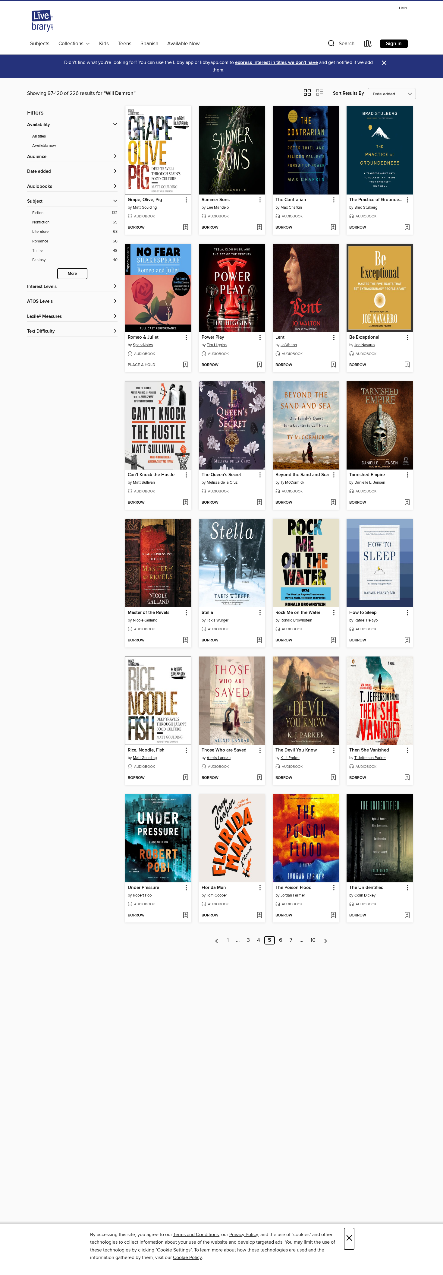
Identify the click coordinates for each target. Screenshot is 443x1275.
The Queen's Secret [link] (221, 475)
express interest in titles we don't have (276, 62)
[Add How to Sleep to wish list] (407, 640)
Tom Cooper (217, 895)
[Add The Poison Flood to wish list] (333, 915)
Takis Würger (217, 620)
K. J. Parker (290, 757)
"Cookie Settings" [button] (174, 1250)
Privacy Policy (243, 1235)
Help (403, 8)
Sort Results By (348, 93)
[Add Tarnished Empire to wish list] (407, 503)
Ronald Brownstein (296, 620)
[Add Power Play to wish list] (259, 365)
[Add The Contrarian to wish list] (333, 228)
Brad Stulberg (365, 207)
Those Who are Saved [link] (224, 750)
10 (313, 940)
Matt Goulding (145, 207)
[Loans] (368, 45)
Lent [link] (279, 337)
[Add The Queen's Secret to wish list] (259, 503)
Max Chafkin (291, 207)
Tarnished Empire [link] (367, 475)
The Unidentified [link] (366, 888)
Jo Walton (289, 345)
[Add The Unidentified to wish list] (407, 915)
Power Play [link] (213, 337)
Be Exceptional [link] (364, 337)
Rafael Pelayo (366, 620)
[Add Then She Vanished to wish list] (407, 778)
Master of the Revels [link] (148, 612)
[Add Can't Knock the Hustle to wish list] (185, 503)
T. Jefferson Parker (370, 757)
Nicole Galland (145, 620)
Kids (104, 43)
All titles (39, 136)
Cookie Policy (187, 1257)
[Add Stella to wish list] (259, 640)
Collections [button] (72, 43)
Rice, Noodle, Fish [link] (146, 750)
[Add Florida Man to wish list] (259, 915)
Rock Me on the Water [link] (297, 612)
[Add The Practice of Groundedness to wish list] (407, 228)
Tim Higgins (217, 345)
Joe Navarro (364, 345)
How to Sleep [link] (363, 612)
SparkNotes (143, 345)
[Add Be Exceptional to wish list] (407, 365)
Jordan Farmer (293, 895)
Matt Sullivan (144, 482)
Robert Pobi (142, 895)
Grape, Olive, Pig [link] (145, 200)
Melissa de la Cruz (222, 482)
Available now (44, 145)
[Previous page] (217, 940)
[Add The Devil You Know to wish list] (333, 778)
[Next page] (325, 940)
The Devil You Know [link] (296, 750)
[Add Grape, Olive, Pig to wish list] (185, 228)
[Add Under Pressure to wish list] (185, 915)
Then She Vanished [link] (369, 750)
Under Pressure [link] (143, 888)
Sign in (394, 43)
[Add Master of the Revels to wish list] (185, 640)
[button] (340, 45)
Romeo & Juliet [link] (143, 337)
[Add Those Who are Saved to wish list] (259, 778)
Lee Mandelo (218, 207)
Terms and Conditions (196, 1235)
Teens (124, 43)
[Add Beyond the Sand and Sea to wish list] (333, 503)
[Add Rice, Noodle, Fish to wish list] (185, 778)
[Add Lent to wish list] (333, 365)
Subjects (39, 43)
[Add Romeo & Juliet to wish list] (185, 365)
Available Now (183, 43)
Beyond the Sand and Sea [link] (302, 475)
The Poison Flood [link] (293, 888)
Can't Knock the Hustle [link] (151, 475)
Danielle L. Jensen (369, 482)
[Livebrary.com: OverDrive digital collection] (42, 20)
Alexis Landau (219, 757)
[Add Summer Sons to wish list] (259, 228)
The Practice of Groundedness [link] (376, 200)
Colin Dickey (364, 895)
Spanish (149, 43)
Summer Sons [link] (216, 200)
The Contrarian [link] (290, 200)
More (72, 273)
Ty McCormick (292, 482)
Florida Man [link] (214, 888)
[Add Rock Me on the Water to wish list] (333, 640)
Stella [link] (207, 612)
